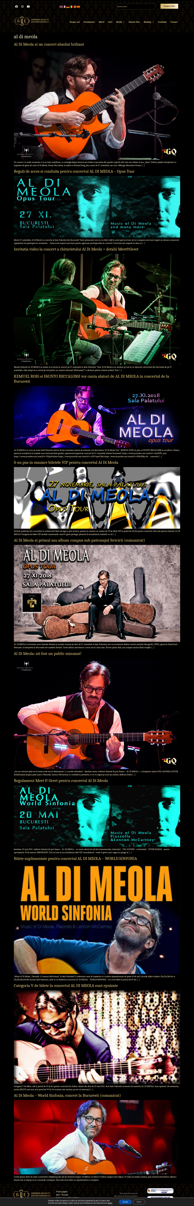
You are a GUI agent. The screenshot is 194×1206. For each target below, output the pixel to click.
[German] (68, 6)
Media (119, 22)
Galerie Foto (134, 22)
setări (110, 1203)
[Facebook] (16, 6)
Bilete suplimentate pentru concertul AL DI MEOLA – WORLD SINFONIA (75, 858)
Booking (147, 22)
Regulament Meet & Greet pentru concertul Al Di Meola (61, 780)
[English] (61, 6)
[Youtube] (28, 6)
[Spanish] (78, 6)
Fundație (162, 22)
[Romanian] (75, 6)
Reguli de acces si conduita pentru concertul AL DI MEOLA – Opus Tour (74, 171)
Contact (174, 22)
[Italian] (71, 6)
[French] (64, 6)
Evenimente (89, 22)
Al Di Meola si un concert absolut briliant (49, 44)
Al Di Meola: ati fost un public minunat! (47, 653)
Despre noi (75, 22)
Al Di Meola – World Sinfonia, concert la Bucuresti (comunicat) (67, 1095)
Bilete (101, 22)
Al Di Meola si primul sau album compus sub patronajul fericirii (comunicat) (79, 540)
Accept (125, 1202)
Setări (139, 1202)
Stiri (110, 22)
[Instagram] (22, 6)
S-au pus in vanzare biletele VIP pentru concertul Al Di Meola (66, 462)
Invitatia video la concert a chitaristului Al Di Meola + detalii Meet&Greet (76, 249)
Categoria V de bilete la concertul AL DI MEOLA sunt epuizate (66, 985)
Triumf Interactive (131, 1196)
